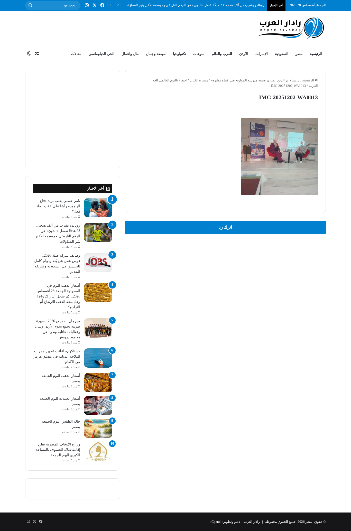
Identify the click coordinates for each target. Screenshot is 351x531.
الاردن (243, 54)
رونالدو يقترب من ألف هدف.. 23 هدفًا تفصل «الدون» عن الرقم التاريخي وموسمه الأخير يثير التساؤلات (194, 5)
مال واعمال (130, 54)
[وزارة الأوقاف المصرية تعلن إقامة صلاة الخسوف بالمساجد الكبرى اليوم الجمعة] (98, 451)
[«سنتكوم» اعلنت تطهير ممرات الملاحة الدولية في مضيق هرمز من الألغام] (98, 358)
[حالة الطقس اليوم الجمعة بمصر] (98, 428)
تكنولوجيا (179, 54)
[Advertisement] (124, 27)
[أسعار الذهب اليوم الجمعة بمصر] (98, 382)
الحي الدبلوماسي (101, 54)
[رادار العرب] (291, 28)
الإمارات (261, 54)
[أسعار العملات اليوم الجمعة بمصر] (98, 405)
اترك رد (225, 227)
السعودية (281, 54)
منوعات (199, 54)
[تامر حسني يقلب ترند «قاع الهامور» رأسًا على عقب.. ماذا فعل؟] (98, 207)
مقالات (76, 54)
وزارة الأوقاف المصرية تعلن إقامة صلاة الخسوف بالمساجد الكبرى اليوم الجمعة (58, 449)
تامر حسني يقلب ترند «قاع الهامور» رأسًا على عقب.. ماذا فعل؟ (57, 206)
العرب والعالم (222, 54)
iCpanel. (215, 522)
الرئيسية (316, 54)
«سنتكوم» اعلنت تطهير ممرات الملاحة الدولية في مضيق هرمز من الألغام (57, 356)
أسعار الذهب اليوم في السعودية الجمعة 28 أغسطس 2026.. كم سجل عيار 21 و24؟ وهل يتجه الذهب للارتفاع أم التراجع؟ (58, 296)
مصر (299, 54)
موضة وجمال (156, 54)
